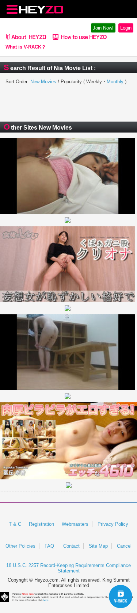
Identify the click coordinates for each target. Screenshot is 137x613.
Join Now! (103, 28)
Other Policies (20, 546)
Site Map (98, 546)
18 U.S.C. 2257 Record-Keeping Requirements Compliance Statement (68, 568)
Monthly (115, 81)
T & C (15, 524)
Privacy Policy (113, 524)
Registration (41, 524)
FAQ (49, 546)
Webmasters (75, 524)
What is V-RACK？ (25, 47)
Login (126, 28)
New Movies (43, 81)
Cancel (124, 546)
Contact (71, 546)
